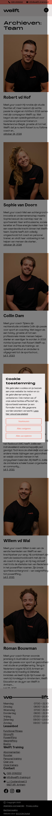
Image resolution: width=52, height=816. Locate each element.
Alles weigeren (24, 428)
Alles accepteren (24, 436)
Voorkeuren (23, 421)
